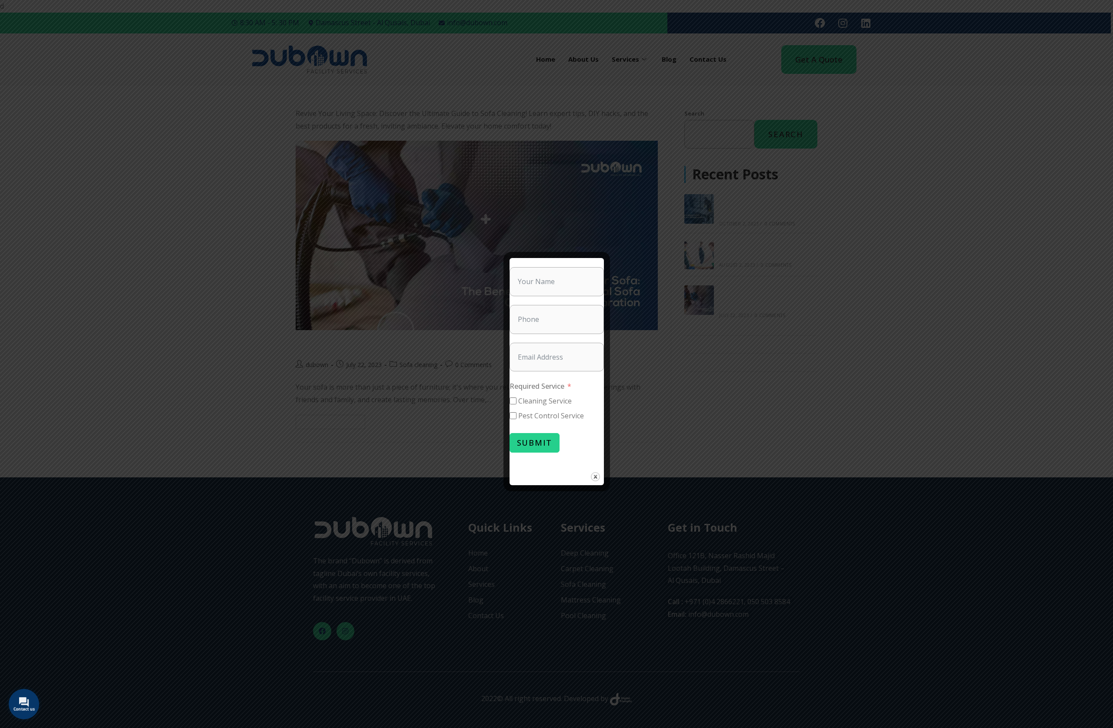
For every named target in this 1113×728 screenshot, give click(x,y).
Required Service (537, 386)
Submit (535, 442)
